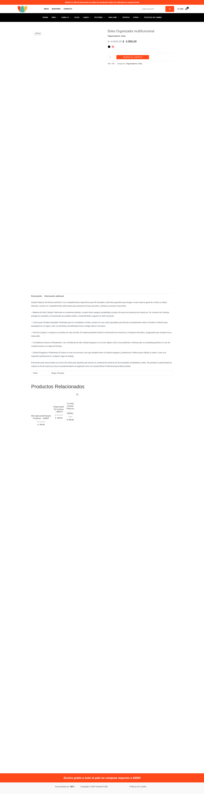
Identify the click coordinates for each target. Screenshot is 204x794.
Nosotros (56, 9)
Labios (86, 17)
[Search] (169, 9)
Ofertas (126, 17)
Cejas (76, 17)
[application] (57, 17)
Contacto (68, 9)
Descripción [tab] (36, 296)
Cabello (65, 17)
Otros (136, 17)
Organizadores (114, 36)
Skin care (112, 17)
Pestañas (98, 17)
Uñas (54, 17)
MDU (72, 787)
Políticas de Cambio (153, 17)
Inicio (46, 9)
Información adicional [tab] (54, 296)
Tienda (45, 17)
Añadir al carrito (132, 57)
